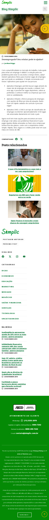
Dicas (5, 271)
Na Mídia (7, 327)
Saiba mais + (24, 515)
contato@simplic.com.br (27, 433)
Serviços (7, 308)
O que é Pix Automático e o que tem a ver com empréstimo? (24, 170)
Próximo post (10, 244)
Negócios (7, 297)
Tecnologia (8, 313)
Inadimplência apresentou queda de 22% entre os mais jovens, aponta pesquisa (14, 334)
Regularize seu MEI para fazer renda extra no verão (24, 196)
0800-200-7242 (31, 429)
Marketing (8, 287)
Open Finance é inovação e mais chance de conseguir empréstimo (24, 222)
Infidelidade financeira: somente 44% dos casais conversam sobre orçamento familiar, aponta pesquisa (14, 347)
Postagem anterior (13, 239)
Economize (8, 276)
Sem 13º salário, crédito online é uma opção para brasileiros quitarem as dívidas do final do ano (12, 361)
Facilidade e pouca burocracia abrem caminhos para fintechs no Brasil (14, 384)
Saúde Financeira (11, 303)
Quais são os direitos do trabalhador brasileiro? (12, 373)
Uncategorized (10, 319)
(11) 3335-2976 (30, 420)
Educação (7, 281)
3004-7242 (36, 425)
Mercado (6, 292)
